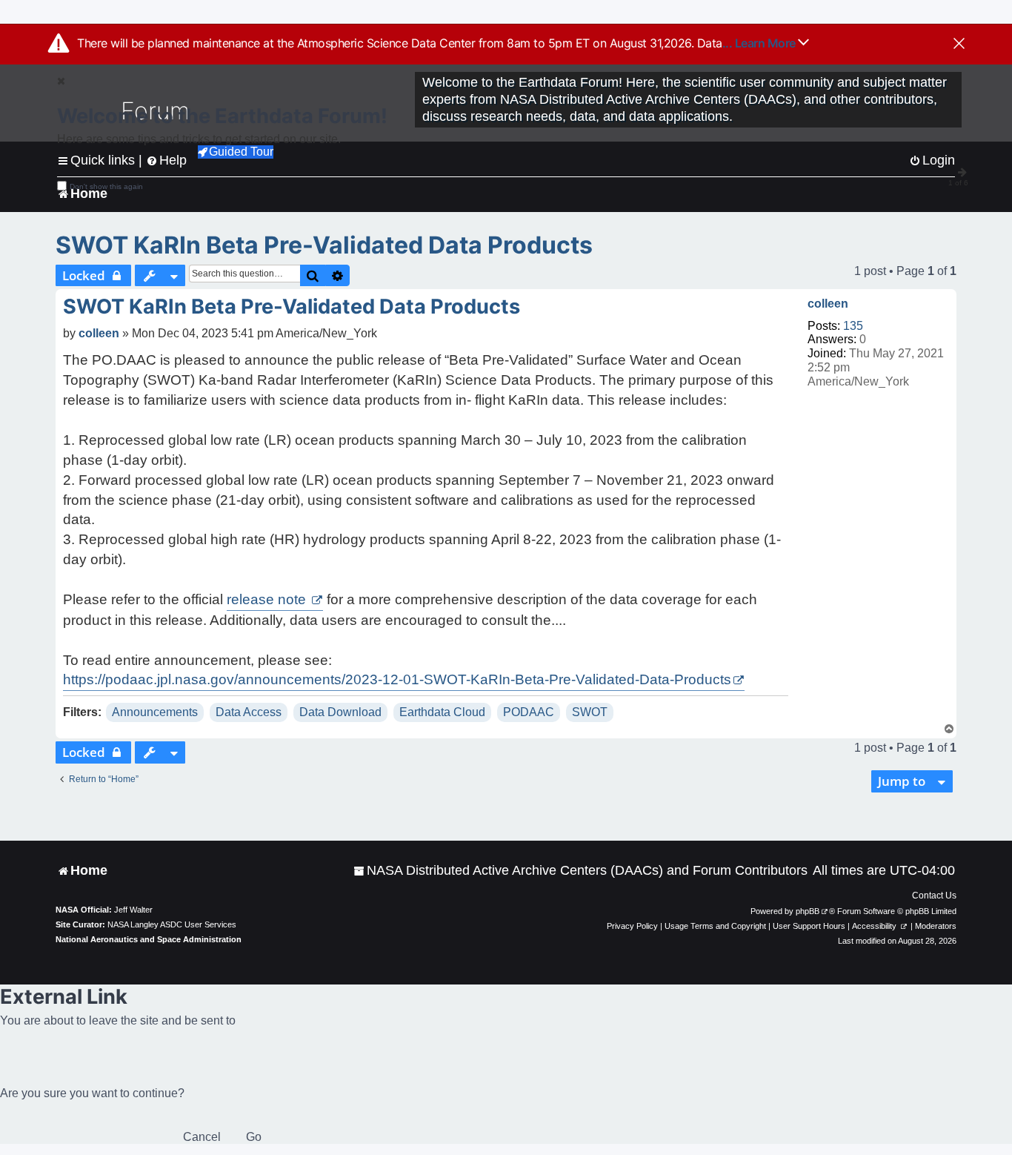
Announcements (155, 712)
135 (853, 326)
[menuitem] (580, 870)
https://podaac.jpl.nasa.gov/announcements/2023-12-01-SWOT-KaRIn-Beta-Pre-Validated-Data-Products (397, 679)
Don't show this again (106, 186)
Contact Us (934, 895)
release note (268, 599)
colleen (828, 303)
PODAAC (528, 712)
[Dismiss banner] (959, 44)
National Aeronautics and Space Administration (149, 939)
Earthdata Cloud (442, 712)
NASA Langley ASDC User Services (171, 924)
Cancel (202, 1137)
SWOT (589, 712)
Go (254, 1137)
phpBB (807, 911)
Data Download (340, 712)
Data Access (249, 712)
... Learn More (760, 43)
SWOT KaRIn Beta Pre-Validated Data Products (324, 245)
